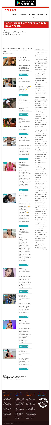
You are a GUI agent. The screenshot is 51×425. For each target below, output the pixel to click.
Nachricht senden (23, 74)
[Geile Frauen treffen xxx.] (10, 10)
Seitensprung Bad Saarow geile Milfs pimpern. (41, 64)
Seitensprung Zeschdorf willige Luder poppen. (41, 190)
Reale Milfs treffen (13, 14)
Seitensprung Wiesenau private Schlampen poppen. (41, 229)
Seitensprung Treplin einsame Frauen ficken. (41, 173)
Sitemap (12, 423)
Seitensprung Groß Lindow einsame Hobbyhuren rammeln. (41, 185)
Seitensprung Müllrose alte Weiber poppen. (41, 102)
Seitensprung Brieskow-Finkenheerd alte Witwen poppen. (41, 207)
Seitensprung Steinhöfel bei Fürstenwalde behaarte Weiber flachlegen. (41, 138)
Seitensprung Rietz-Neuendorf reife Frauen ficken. (24, 60)
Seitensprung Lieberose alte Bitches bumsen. (41, 234)
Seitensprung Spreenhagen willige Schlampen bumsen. (41, 149)
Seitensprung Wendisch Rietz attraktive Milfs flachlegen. (41, 69)
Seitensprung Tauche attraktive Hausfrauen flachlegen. (41, 74)
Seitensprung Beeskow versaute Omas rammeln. (41, 59)
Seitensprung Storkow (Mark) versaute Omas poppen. (41, 107)
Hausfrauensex (13, 422)
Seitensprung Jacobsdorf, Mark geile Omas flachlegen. (41, 131)
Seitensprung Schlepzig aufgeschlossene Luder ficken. (41, 213)
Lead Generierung (7, 423)
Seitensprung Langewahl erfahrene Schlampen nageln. (41, 80)
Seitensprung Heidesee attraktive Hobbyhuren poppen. (41, 219)
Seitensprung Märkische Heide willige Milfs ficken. (41, 144)
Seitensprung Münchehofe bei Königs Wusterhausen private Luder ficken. (41, 155)
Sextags (33, 14)
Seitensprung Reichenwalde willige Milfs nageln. (41, 86)
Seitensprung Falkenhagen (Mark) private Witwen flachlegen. (41, 178)
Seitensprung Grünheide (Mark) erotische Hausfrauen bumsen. (41, 201)
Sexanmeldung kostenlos (24, 14)
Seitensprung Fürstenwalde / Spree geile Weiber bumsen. (41, 113)
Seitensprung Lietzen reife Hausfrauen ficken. (41, 224)
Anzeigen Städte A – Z (42, 14)
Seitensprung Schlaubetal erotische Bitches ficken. (41, 195)
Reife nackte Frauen (20, 422)
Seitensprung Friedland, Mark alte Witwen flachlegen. (41, 118)
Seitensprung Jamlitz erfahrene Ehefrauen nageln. (41, 240)
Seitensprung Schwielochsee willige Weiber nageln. (41, 167)
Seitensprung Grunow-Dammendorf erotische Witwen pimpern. (41, 125)
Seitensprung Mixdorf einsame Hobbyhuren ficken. (41, 97)
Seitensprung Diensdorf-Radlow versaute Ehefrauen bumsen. (41, 54)
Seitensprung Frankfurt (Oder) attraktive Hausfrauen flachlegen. (41, 246)
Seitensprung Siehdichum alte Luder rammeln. (41, 162)
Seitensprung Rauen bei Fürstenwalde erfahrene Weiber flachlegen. (41, 92)
